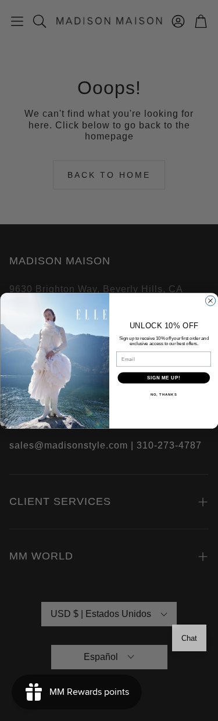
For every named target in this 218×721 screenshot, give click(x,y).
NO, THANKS (163, 394)
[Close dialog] (210, 300)
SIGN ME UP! (163, 377)
